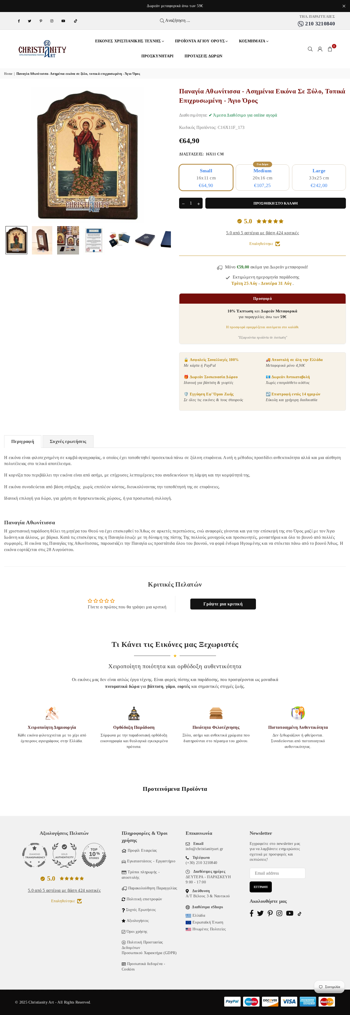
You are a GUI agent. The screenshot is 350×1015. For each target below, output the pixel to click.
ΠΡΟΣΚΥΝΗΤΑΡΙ (157, 56)
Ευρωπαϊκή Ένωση (207, 922)
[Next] (163, 155)
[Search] (310, 49)
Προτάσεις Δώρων (204, 56)
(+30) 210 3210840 (201, 863)
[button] (330, 49)
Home (8, 74)
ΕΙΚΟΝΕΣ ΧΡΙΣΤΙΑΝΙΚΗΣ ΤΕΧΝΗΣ (128, 41)
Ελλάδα (198, 915)
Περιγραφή (22, 441)
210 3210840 (319, 23)
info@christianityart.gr (204, 849)
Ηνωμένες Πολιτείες (209, 929)
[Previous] (11, 155)
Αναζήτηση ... (177, 20)
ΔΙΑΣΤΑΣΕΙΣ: (201, 154)
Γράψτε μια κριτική (223, 604)
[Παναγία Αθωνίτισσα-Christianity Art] (16, 240)
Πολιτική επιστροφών (144, 899)
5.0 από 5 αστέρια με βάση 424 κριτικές (262, 232)
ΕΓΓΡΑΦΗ (261, 887)
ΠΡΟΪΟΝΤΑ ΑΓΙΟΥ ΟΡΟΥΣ (200, 41)
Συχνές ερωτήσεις (68, 441)
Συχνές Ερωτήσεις (141, 910)
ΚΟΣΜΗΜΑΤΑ (252, 41)
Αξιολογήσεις (138, 921)
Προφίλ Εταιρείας (142, 850)
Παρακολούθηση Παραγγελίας (152, 888)
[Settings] (320, 49)
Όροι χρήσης (137, 932)
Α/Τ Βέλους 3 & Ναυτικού (208, 896)
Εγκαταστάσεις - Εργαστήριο (151, 861)
